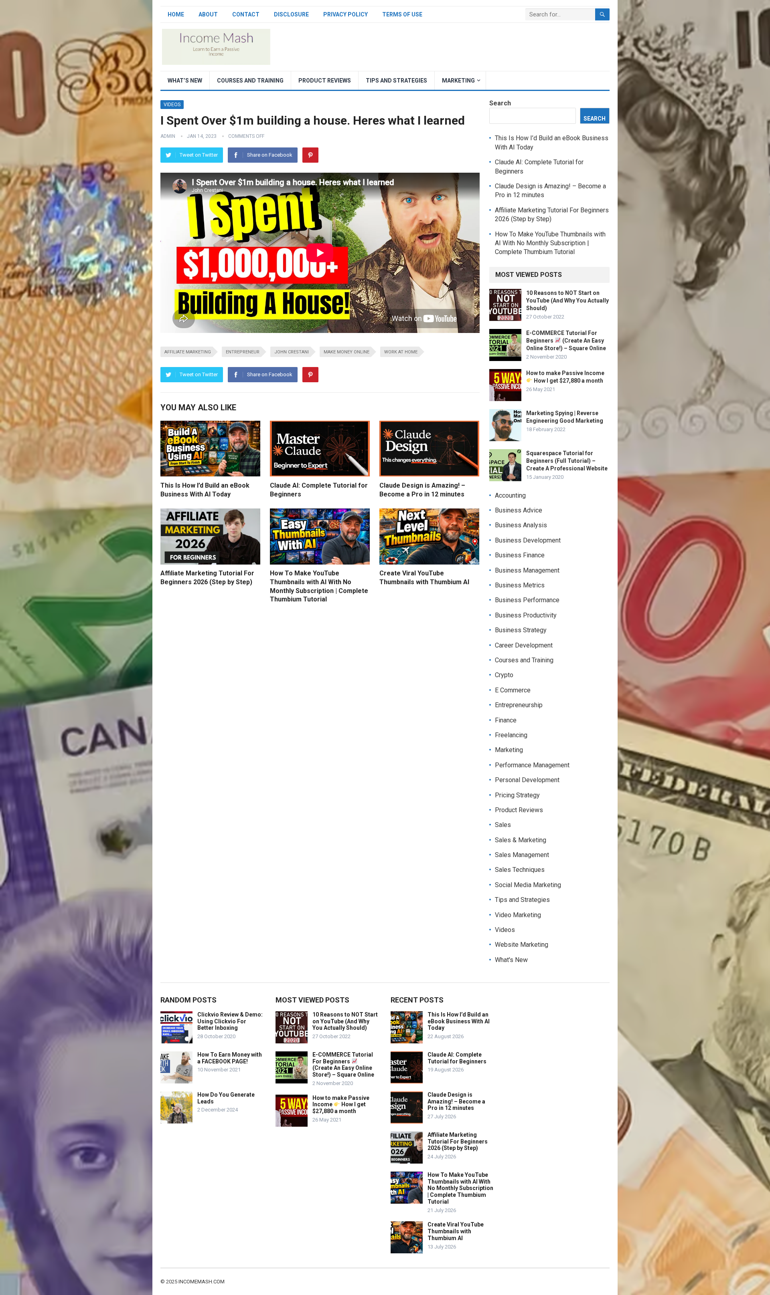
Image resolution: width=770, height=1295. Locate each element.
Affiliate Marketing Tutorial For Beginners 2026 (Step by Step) (458, 1142)
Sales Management (522, 855)
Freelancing (511, 735)
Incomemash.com (201, 1282)
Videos (172, 104)
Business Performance (527, 600)
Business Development (528, 540)
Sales (503, 825)
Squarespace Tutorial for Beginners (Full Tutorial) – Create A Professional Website (567, 461)
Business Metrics (520, 585)
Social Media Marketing (528, 885)
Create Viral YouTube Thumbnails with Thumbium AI (456, 1231)
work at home (400, 352)
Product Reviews (324, 80)
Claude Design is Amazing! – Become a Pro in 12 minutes (456, 1101)
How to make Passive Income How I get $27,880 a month (340, 1105)
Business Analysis (521, 525)
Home (176, 14)
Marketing (458, 80)
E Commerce (513, 690)
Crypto (504, 675)
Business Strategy (521, 630)
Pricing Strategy (517, 795)
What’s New (185, 80)
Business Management (527, 570)
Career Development (524, 645)
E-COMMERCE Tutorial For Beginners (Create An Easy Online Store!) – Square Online (566, 340)
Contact (245, 14)
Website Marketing (521, 944)
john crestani (291, 352)
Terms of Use (402, 14)
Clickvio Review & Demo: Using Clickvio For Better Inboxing (230, 1021)
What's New (511, 960)
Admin (167, 136)
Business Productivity (526, 615)
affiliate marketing (187, 352)
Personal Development (527, 780)
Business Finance (520, 555)
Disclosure (291, 14)
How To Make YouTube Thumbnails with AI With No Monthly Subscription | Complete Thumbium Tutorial (550, 243)
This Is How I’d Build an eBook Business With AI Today (459, 1021)
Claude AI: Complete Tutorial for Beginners (457, 1058)
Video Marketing (518, 915)
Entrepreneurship (519, 705)
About (208, 14)
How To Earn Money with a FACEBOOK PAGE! (229, 1058)
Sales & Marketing (520, 840)
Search (500, 103)
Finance (506, 720)
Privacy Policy (345, 14)
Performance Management (532, 765)
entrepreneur (242, 352)
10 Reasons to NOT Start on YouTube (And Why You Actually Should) (567, 300)
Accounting (510, 495)
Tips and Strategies (396, 80)
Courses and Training (250, 80)
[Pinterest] (310, 155)
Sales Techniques (520, 869)
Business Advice (518, 510)
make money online (346, 352)
